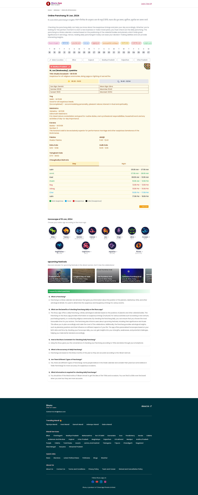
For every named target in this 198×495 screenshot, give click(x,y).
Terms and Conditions (76, 469)
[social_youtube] (97, 482)
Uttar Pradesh (83, 439)
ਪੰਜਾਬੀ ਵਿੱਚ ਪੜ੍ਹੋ (136, 43)
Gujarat (71, 439)
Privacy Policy (94, 469)
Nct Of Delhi (99, 436)
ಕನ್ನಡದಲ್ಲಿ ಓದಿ (95, 43)
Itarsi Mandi (65, 424)
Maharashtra (87, 436)
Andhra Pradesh (142, 439)
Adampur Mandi (93, 424)
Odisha (149, 436)
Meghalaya (96, 439)
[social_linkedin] (101, 482)
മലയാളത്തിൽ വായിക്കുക (110, 43)
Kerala (140, 436)
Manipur (130, 439)
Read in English (54, 43)
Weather (104, 458)
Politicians (86, 458)
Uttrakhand (119, 439)
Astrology (57, 10)
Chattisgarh (57, 436)
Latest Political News (71, 458)
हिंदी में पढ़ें (65, 43)
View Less (145, 206)
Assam (78, 443)
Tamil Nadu (67, 443)
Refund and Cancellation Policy (131, 469)
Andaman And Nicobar (56, 439)
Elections (57, 458)
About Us (145, 406)
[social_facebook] (93, 482)
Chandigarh (127, 443)
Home (50, 10)
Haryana (62, 447)
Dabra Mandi (107, 424)
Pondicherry (130, 436)
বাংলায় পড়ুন (86, 43)
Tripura (117, 443)
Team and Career (109, 469)
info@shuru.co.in (59, 412)
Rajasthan (107, 439)
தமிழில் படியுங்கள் (148, 43)
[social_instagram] (105, 482)
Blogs (95, 458)
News (48, 458)
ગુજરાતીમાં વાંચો (76, 43)
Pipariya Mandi (51, 424)
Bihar (48, 436)
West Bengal (51, 447)
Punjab (48, 443)
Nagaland (139, 443)
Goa (120, 436)
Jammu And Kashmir (92, 443)
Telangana (107, 443)
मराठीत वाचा (125, 43)
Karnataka (112, 436)
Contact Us (61, 469)
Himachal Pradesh (76, 447)
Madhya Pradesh (60, 66)
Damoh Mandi (78, 424)
